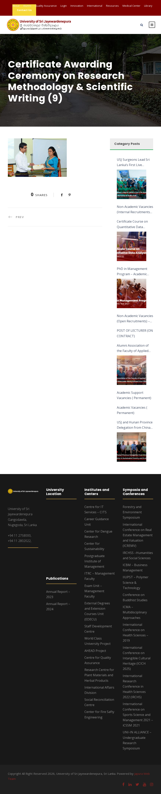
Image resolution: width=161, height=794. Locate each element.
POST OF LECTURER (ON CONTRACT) (135, 333)
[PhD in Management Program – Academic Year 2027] (131, 293)
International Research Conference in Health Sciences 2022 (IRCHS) (134, 686)
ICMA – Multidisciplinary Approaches (135, 612)
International (94, 5)
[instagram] (151, 784)
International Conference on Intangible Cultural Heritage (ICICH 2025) (136, 658)
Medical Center (131, 5)
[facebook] (123, 784)
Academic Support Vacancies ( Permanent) (134, 395)
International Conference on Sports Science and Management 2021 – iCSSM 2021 (138, 714)
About (15, 5)
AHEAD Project (95, 651)
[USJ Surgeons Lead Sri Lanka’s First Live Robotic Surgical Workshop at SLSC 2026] (131, 184)
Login (63, 5)
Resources (112, 5)
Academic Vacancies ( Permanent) (132, 410)
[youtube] (144, 784)
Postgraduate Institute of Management (94, 561)
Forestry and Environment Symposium (132, 512)
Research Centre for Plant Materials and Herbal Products (99, 675)
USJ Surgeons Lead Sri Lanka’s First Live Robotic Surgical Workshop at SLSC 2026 (134, 162)
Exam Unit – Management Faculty (94, 591)
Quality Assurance (46, 5)
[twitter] (137, 784)
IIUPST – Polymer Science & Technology (135, 582)
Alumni (27, 5)
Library (148, 5)
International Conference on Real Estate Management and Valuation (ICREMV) (138, 535)
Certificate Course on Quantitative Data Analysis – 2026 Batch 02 (135, 224)
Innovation (76, 5)
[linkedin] (130, 784)
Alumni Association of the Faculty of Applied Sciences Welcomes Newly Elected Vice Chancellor (133, 348)
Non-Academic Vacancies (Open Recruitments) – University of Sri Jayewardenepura (135, 319)
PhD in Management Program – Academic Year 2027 (132, 272)
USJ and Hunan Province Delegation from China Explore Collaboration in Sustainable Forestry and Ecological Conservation (135, 425)
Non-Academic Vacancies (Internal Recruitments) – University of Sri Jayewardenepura (135, 210)
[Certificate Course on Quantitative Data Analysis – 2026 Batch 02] (131, 246)
